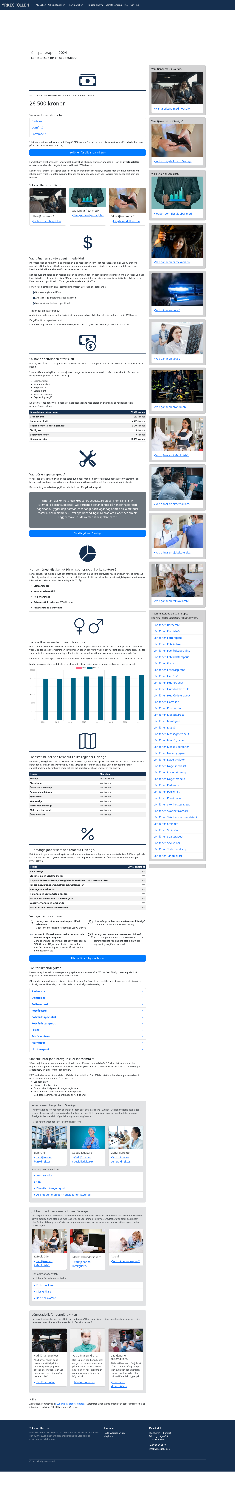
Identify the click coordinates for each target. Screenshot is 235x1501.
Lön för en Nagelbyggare (169, 753)
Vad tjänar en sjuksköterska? (173, 552)
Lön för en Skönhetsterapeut (172, 804)
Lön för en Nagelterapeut (169, 779)
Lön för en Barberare (167, 625)
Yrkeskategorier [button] (56, 4)
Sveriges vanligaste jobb (88, 215)
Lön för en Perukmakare (169, 798)
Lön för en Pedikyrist (167, 791)
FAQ (126, 4)
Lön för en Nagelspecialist (170, 766)
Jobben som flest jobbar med (173, 213)
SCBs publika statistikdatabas (70, 1403)
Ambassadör (44, 1175)
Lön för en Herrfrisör (167, 676)
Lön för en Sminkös (166, 830)
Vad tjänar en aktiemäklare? (172, 504)
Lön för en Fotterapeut (168, 638)
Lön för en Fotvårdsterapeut (171, 657)
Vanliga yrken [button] (76, 4)
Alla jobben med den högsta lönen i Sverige (63, 1194)
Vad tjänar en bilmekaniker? (172, 262)
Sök (138, 4)
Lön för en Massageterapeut (171, 734)
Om (132, 4)
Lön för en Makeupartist (169, 715)
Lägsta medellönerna (126, 221)
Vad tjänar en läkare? (168, 358)
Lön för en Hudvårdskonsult (171, 689)
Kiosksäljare (43, 1291)
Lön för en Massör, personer (171, 747)
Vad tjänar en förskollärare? (172, 601)
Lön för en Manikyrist (167, 721)
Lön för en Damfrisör (167, 631)
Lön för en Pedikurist (167, 785)
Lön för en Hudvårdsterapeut (172, 695)
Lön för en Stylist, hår (167, 843)
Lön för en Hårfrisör (166, 702)
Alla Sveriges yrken (115, 1432)
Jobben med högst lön (47, 221)
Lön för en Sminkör (166, 824)
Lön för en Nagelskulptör (169, 759)
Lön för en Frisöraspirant (169, 670)
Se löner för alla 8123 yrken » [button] (88, 152)
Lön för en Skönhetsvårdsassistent (175, 817)
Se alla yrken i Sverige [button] (87, 533)
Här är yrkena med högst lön (173, 108)
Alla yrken (41, 4)
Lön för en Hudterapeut (168, 682)
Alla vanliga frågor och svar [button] (88, 958)
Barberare (38, 121)
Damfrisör (38, 127)
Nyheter (109, 1436)
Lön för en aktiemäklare (119, 1384)
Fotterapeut (39, 134)
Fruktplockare (45, 1285)
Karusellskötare (46, 1298)
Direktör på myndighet (50, 1188)
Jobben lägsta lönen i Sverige (173, 161)
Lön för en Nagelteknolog (170, 772)
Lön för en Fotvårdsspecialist (172, 650)
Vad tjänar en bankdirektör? (43, 1159)
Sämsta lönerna (114, 4)
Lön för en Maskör (165, 727)
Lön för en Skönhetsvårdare (171, 811)
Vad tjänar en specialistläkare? (82, 1159)
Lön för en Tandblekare (168, 856)
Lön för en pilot (45, 1382)
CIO (38, 1182)
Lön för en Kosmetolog (168, 708)
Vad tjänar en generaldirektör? (121, 1159)
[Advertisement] (111, 31)
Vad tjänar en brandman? (171, 407)
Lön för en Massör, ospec (169, 740)
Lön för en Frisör (164, 663)
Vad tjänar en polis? (167, 310)
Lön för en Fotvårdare (167, 644)
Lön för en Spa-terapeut (168, 836)
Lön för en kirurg (84, 1382)
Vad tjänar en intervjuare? (81, 1264)
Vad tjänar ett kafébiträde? (43, 1263)
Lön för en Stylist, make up (170, 849)
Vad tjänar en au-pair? (126, 1261)
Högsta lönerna (95, 4)
